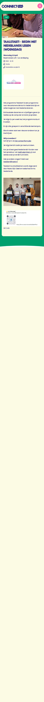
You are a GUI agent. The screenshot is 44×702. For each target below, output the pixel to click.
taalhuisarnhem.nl (25, 152)
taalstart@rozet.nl (10, 162)
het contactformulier (23, 141)
